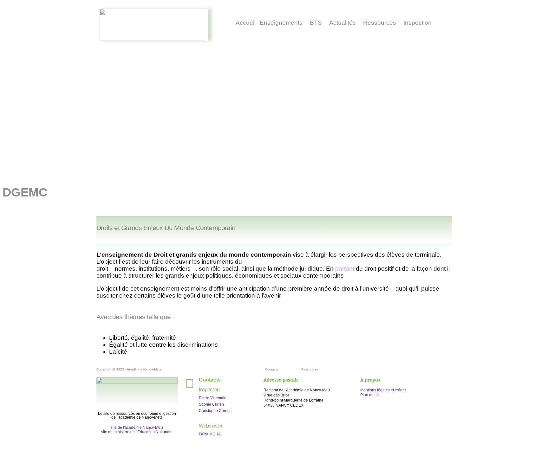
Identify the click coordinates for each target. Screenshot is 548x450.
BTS (316, 22)
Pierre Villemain (212, 398)
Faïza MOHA (210, 434)
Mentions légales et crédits (383, 390)
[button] (281, 22)
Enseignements (281, 22)
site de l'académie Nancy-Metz (137, 427)
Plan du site (370, 395)
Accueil (246, 22)
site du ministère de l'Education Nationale (137, 432)
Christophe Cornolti (215, 410)
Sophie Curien (211, 404)
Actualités (342, 22)
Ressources (379, 22)
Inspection (417, 22)
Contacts (271, 369)
